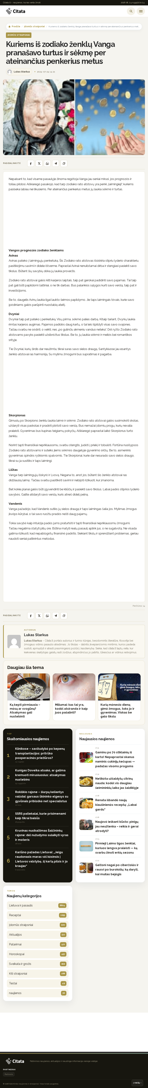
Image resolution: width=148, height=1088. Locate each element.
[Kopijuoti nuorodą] (63, 163)
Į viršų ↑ (137, 1083)
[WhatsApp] (47, 163)
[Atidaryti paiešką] (131, 11)
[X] (39, 163)
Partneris (9, 1074)
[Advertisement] (74, 221)
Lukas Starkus (36, 635)
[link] (28, 697)
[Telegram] (55, 163)
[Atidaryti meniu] (141, 11)
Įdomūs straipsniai (34, 26)
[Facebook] (30, 163)
